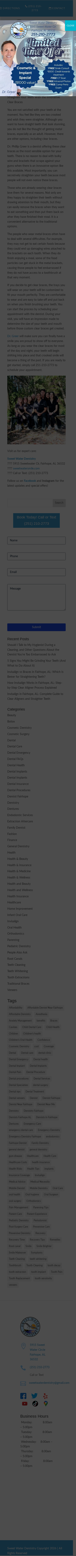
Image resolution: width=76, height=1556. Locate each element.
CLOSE (70, 25)
